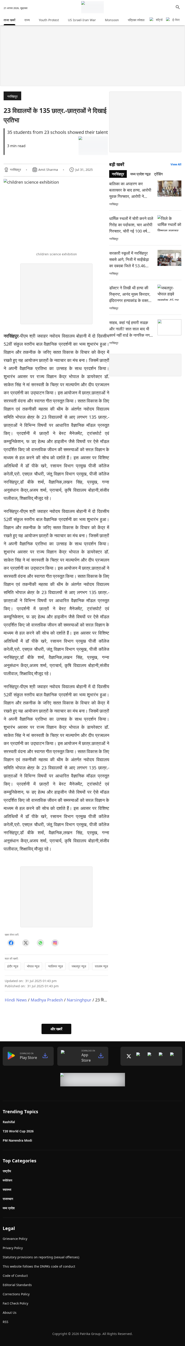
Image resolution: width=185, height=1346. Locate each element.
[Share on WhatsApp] (40, 943)
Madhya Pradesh (47, 1000)
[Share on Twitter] (25, 943)
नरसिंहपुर (12, 96)
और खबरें (56, 1028)
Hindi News (16, 1000)
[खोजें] (177, 7)
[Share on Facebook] (11, 943)
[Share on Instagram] (55, 943)
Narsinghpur (79, 1000)
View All (176, 164)
